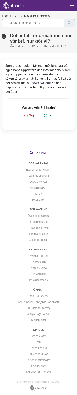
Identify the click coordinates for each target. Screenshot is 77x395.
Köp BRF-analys (39, 296)
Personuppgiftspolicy (38, 360)
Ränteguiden (38, 262)
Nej (31, 115)
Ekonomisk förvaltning (38, 170)
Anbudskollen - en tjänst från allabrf (38, 302)
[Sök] (69, 23)
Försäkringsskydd (38, 222)
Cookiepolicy (38, 366)
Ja (49, 115)
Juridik (38, 194)
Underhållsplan (38, 188)
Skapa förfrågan (38, 240)
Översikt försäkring (38, 216)
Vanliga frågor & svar (38, 314)
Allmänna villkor (39, 354)
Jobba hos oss (38, 348)
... (16, 15)
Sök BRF (40, 153)
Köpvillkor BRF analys (38, 372)
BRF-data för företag (38, 308)
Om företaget (38, 336)
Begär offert (38, 200)
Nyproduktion (38, 274)
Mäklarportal (38, 320)
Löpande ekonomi (38, 176)
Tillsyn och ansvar (38, 228)
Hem (5, 15)
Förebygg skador (38, 234)
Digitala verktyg (38, 182)
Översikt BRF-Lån (38, 256)
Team (38, 342)
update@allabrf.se (42, 83)
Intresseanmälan (38, 280)
